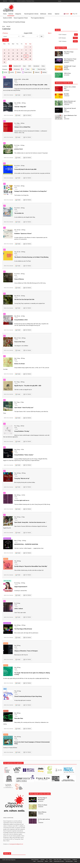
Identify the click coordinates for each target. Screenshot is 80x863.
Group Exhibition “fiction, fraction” (24, 454)
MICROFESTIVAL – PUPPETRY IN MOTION (26, 544)
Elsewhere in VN (17, 66)
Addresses (43, 14)
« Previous (5, 33)
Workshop (44, 72)
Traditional (37, 72)
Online (43, 66)
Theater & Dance (27, 72)
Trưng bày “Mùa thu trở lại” (22, 478)
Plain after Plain (18, 718)
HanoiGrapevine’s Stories (31, 14)
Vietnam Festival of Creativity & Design (13, 22)
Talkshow (19, 72)
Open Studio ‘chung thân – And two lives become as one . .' (30, 522)
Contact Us (11, 1)
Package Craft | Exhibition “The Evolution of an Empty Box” (30, 191)
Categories (17, 14)
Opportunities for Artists (59, 861)
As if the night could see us (21, 500)
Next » (49, 33)
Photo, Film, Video (41, 69)
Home (4, 14)
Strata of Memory (19, 279)
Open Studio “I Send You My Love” (24, 407)
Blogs (76, 861)
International (36, 66)
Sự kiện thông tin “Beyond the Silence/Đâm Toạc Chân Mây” (30, 566)
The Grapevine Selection (37, 18)
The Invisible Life (19, 213)
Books (46, 861)
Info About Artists (69, 861)
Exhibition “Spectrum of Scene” (23, 233)
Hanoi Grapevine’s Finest (20, 18)
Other (33, 69)
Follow (75, 37)
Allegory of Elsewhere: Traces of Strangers (26, 650)
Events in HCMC (7, 18)
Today (5, 40)
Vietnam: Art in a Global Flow (22, 127)
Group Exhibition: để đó (21, 319)
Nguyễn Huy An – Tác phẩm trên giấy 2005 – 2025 (27, 385)
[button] (70, 1)
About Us (5, 1)
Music (28, 69)
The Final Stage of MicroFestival (23, 629)
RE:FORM (66, 94)
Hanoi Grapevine (35, 859)
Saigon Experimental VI (20, 586)
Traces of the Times (19, 341)
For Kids (5, 72)
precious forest (18, 149)
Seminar (12, 72)
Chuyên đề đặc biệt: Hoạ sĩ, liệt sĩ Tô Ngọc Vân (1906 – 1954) (30, 84)
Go (41, 36)
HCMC (29, 66)
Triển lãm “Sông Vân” (20, 106)
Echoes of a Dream (19, 363)
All (10, 66)
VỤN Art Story (67, 73)
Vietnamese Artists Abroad (64, 83)
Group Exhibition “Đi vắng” (21, 431)
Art (23, 69)
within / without (18, 608)
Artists (49, 14)
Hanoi (24, 66)
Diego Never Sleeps (68, 51)
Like (76, 34)
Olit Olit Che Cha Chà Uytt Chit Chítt (24, 299)
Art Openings (17, 69)
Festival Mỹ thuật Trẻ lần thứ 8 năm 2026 (25, 169)
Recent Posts (40, 861)
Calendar (10, 14)
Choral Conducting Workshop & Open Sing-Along (28, 696)
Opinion (57, 14)
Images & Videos (61, 48)
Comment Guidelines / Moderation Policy (25, 1)
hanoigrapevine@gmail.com (16, 844)
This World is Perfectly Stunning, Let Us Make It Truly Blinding (31, 257)
